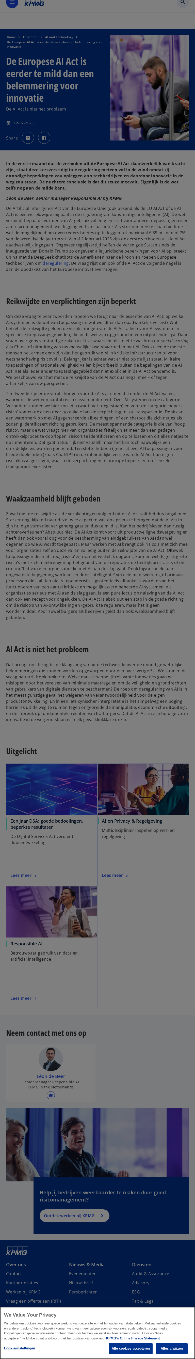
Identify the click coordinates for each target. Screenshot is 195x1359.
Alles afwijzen (172, 1348)
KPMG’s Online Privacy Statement (133, 1338)
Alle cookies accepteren (131, 1348)
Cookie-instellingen (19, 1348)
